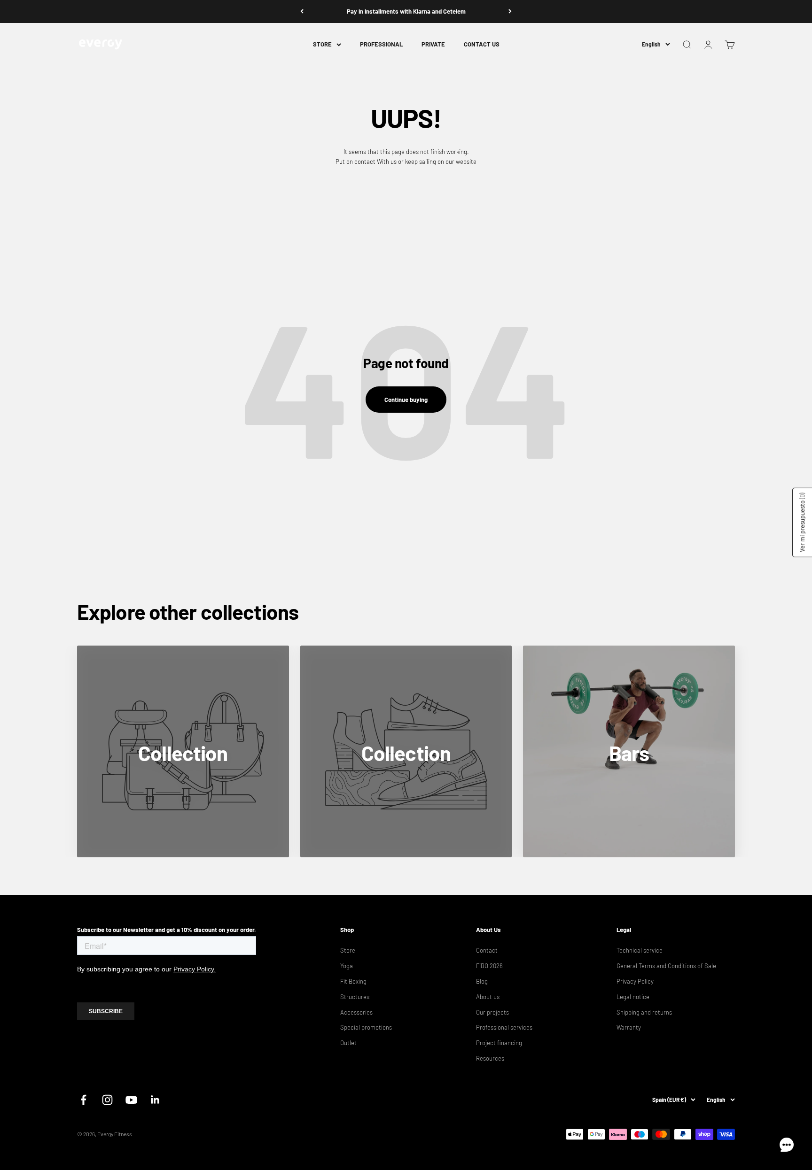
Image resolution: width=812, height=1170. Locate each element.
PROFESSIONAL (381, 44)
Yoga (346, 966)
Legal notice (633, 997)
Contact (487, 950)
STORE (322, 44)
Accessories (356, 1012)
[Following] (510, 11)
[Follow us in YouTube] (131, 1099)
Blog (482, 981)
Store (347, 950)
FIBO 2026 (489, 966)
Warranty (629, 1027)
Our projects (492, 1012)
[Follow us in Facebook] (83, 1099)
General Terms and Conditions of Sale (666, 966)
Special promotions (366, 1027)
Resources (490, 1058)
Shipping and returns (644, 1012)
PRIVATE (433, 44)
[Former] (302, 11)
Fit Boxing (353, 981)
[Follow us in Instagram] (107, 1099)
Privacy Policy (635, 981)
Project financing (499, 1043)
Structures (354, 997)
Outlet (348, 1043)
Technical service (640, 950)
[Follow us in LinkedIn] (155, 1099)
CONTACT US (482, 44)
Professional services (504, 1027)
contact (365, 161)
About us (488, 997)
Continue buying (406, 399)
